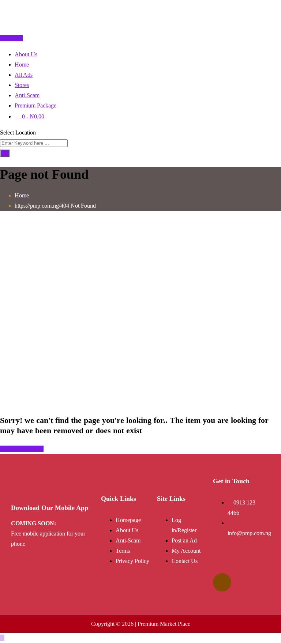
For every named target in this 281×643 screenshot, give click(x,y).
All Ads (24, 75)
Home (22, 64)
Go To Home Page (22, 449)
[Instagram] (222, 582)
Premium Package (35, 105)
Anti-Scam (27, 95)
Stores (22, 85)
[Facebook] (222, 561)
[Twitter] (245, 561)
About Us (26, 54)
